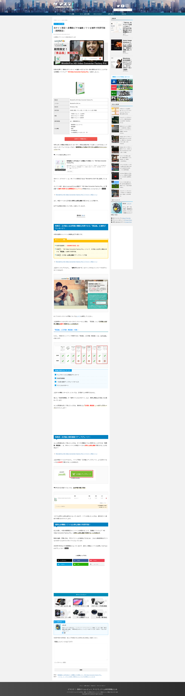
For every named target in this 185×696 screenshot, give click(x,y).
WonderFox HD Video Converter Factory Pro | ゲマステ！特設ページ (76, 194)
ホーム (58, 14)
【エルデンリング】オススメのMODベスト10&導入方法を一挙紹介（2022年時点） (125, 193)
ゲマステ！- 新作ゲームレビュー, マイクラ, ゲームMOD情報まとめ (92, 689)
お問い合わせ (111, 14)
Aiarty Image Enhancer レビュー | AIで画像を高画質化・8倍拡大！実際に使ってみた (127, 46)
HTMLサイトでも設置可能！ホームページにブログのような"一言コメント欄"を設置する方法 (125, 111)
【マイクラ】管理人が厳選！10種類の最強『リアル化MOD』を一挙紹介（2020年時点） (125, 158)
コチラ (79, 316)
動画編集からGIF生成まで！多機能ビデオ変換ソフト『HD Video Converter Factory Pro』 (80, 675)
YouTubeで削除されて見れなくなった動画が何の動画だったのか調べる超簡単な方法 (125, 176)
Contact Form (128, 222)
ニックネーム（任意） (60, 662)
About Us (124, 14)
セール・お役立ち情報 (84, 14)
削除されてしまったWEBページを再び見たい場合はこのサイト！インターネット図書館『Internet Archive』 (125, 130)
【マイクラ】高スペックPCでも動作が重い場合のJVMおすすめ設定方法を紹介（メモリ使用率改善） (126, 167)
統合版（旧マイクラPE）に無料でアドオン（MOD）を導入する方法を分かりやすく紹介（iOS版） (126, 150)
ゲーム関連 (71, 14)
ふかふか (129, 203)
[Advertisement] (81, 422)
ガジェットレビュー (98, 14)
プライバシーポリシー (101, 685)
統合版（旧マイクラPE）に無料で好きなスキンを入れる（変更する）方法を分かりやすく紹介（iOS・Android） (125, 140)
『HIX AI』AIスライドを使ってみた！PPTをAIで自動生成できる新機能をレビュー (127, 28)
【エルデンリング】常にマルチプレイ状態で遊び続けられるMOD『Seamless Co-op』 (125, 120)
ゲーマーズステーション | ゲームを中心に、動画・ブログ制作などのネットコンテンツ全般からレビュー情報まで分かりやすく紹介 (92, 692)
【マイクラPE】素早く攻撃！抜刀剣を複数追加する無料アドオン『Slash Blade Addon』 (126, 185)
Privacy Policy (128, 220)
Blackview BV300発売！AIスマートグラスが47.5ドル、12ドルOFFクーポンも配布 (127, 64)
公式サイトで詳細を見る (80, 139)
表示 (83, 215)
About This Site (127, 218)
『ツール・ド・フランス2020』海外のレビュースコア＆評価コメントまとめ (76, 676)
